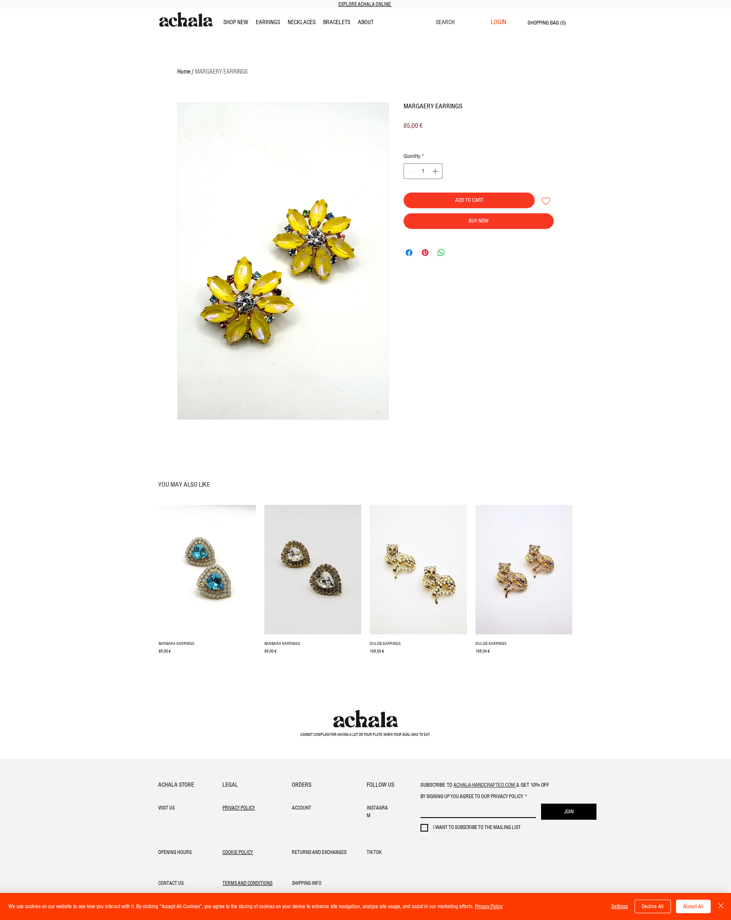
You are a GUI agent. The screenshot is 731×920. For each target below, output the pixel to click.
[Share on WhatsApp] (441, 253)
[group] (365, 584)
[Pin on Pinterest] (425, 253)
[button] (365, 22)
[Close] (721, 906)
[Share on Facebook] (409, 253)
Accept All (693, 906)
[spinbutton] (423, 171)
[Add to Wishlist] (546, 200)
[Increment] (436, 171)
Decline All (653, 906)
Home (183, 72)
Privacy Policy (489, 906)
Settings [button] (619, 906)
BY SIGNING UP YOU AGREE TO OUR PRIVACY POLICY (473, 796)
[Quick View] (207, 569)
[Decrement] (410, 171)
